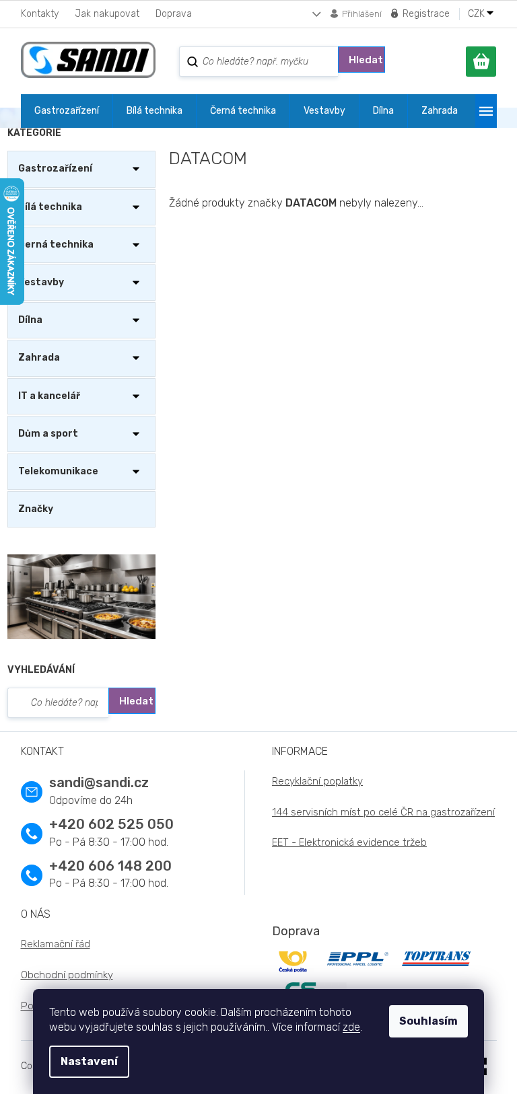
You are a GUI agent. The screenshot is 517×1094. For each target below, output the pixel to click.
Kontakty (40, 14)
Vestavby (41, 282)
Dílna (30, 320)
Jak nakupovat (107, 14)
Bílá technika (50, 207)
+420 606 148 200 (110, 866)
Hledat (366, 60)
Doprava (174, 14)
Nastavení (89, 1061)
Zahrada (39, 357)
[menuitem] (66, 111)
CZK (477, 14)
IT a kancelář (49, 396)
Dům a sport (48, 433)
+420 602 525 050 (111, 824)
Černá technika (56, 244)
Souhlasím (428, 1021)
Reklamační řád (55, 944)
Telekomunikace (58, 471)
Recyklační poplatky (317, 781)
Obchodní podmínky (67, 975)
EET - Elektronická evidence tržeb (349, 842)
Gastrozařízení (55, 168)
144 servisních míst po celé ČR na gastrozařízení (383, 812)
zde (351, 1027)
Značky (35, 509)
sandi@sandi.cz (99, 782)
